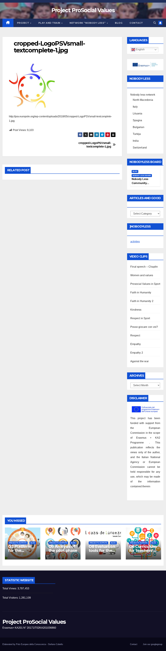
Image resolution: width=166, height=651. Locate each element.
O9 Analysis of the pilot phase (62, 548)
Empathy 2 (136, 352)
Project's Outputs (18, 543)
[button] (154, 22)
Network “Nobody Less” (88, 22)
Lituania (137, 113)
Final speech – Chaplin (144, 266)
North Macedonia (143, 99)
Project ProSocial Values (83, 10)
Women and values (141, 275)
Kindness (136, 309)
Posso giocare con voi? (144, 327)
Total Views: (10, 588)
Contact (136, 22)
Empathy (135, 344)
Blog (118, 22)
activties (135, 241)
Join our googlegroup (152, 644)
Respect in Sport (140, 318)
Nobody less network (142, 94)
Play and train (49, 22)
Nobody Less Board (142, 175)
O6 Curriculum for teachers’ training (143, 550)
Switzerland (140, 147)
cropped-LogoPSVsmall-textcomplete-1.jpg (94, 144)
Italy (135, 106)
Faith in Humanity (140, 292)
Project (23, 22)
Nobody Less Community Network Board (141, 183)
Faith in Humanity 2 (141, 301)
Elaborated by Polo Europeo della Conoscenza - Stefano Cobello (32, 644)
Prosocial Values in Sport (145, 284)
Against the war (139, 361)
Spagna (137, 120)
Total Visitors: (10, 597)
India (136, 140)
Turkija (137, 134)
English (140, 49)
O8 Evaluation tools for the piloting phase (102, 550)
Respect (135, 335)
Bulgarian (138, 127)
